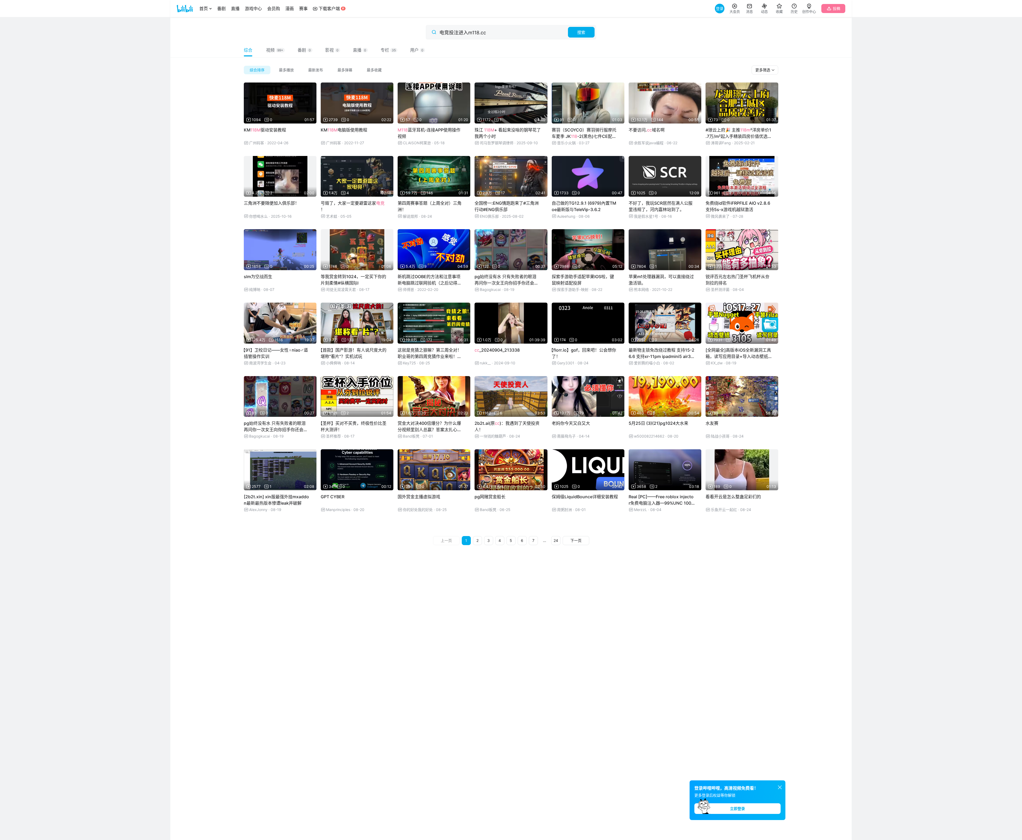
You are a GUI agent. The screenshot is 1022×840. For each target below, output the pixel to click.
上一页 (446, 540)
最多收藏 (374, 70)
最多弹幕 (344, 70)
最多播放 (286, 70)
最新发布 (315, 70)
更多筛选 (763, 70)
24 (556, 540)
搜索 (581, 32)
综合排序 (257, 70)
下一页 (576, 540)
